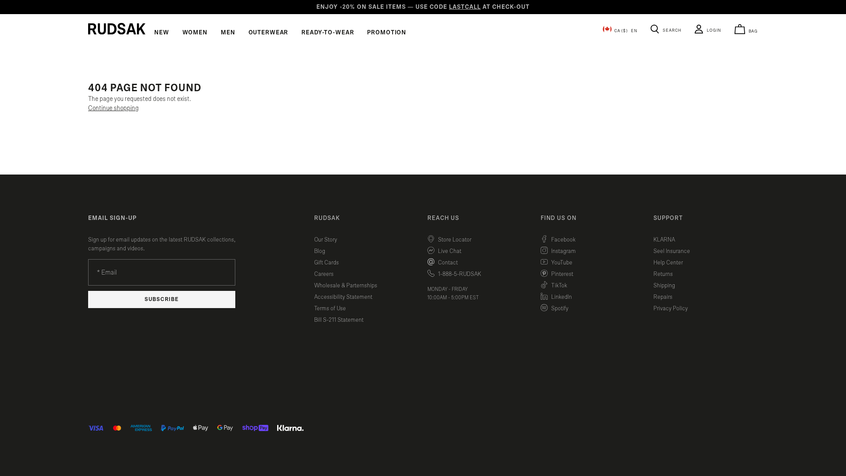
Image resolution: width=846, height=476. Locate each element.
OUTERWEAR (269, 33)
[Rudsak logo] (116, 28)
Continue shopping (113, 108)
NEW (161, 33)
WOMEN (195, 33)
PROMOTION (386, 33)
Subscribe (162, 299)
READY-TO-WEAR (327, 33)
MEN (228, 33)
